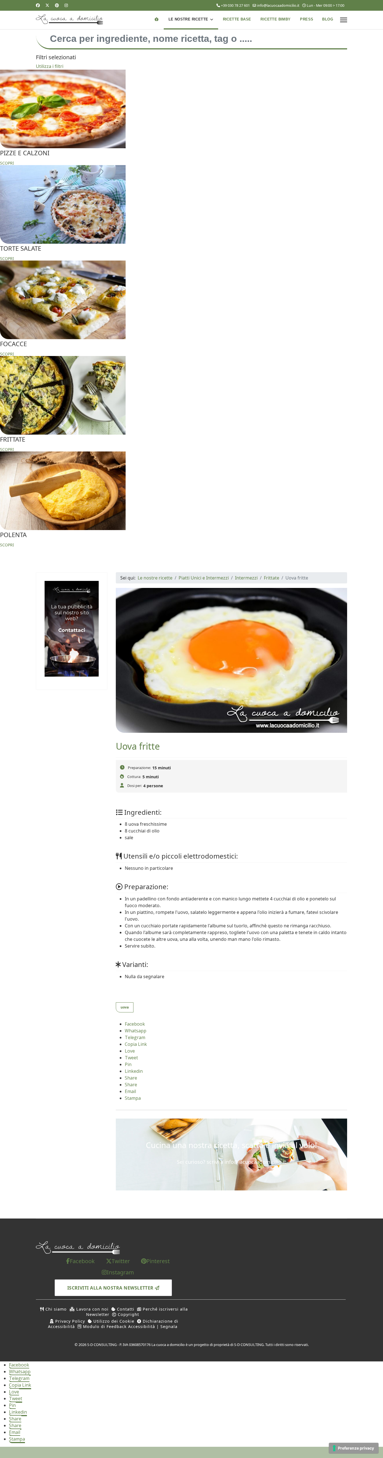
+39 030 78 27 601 (235, 5)
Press (306, 19)
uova (125, 1007)
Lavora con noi (92, 1309)
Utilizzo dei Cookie (113, 1321)
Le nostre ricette (188, 19)
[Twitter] (47, 5)
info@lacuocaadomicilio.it (278, 5)
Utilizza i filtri (49, 66)
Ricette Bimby (275, 19)
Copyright (127, 1314)
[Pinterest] (57, 5)
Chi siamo (55, 1309)
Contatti (125, 1309)
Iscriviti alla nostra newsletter (111, 1288)
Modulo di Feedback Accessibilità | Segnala (129, 1326)
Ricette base (237, 19)
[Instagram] (66, 5)
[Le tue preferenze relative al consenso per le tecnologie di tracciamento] (354, 1448)
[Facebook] (38, 5)
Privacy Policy (69, 1321)
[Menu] (343, 20)
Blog (327, 19)
